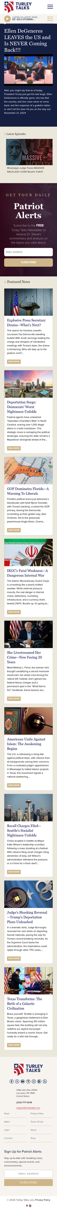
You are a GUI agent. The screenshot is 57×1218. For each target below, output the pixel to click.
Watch (7, 1121)
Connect (8, 1138)
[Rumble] (39, 1081)
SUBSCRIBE (28, 1182)
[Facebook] (12, 1081)
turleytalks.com (19, 7)
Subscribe (28, 262)
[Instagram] (34, 1081)
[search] (48, 28)
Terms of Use (37, 1121)
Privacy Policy (37, 1113)
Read (6, 1113)
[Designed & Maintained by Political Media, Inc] (27, 1206)
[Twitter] (17, 1081)
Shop (33, 1138)
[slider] (29, 23)
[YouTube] (23, 1081)
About (33, 1129)
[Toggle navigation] (50, 6)
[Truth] (28, 1081)
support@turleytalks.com (28, 1107)
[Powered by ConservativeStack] (30, 1206)
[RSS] (45, 1081)
